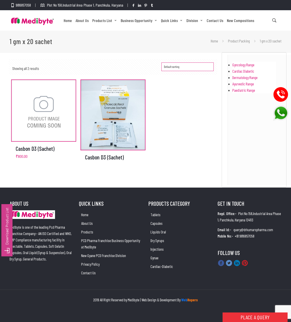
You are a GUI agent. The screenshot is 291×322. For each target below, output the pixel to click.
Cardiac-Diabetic (162, 266)
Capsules (157, 223)
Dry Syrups (157, 240)
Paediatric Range (243, 90)
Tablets (156, 214)
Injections (157, 249)
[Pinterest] (145, 5)
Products (87, 232)
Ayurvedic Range (243, 84)
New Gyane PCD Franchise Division (103, 255)
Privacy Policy (90, 264)
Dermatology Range (245, 77)
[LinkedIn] (139, 5)
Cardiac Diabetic (243, 71)
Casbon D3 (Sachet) (35, 148)
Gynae (154, 257)
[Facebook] (133, 5)
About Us (87, 223)
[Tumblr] (152, 5)
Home (214, 41)
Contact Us (88, 272)
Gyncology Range (243, 64)
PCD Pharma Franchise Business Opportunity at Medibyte (110, 243)
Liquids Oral (158, 232)
